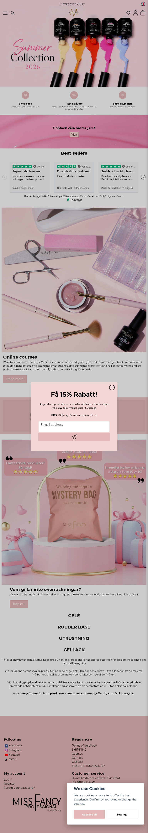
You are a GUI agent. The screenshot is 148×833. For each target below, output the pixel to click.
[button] (111, 387)
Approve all (89, 814)
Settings (122, 814)
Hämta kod (74, 437)
